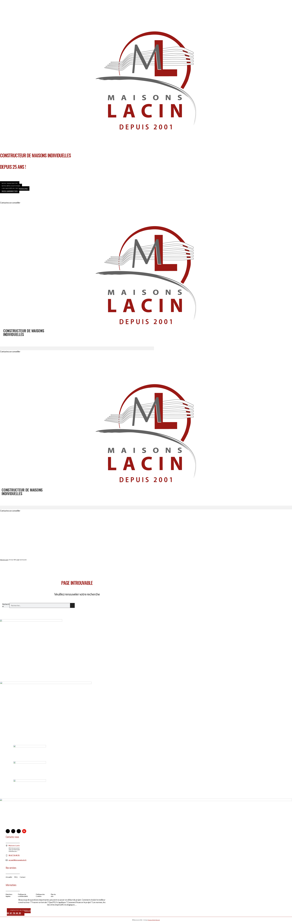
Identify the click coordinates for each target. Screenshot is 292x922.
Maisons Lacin (4, 560)
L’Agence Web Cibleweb (154, 920)
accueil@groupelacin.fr (18, 860)
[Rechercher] (72, 605)
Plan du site (53, 895)
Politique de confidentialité (23, 895)
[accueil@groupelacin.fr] (7, 860)
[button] (77, 348)
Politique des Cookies (40, 895)
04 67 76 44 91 (27, 202)
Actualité (9, 877)
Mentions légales (9, 895)
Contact (22, 877)
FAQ (15, 877)
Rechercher (5, 605)
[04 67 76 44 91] (7, 855)
